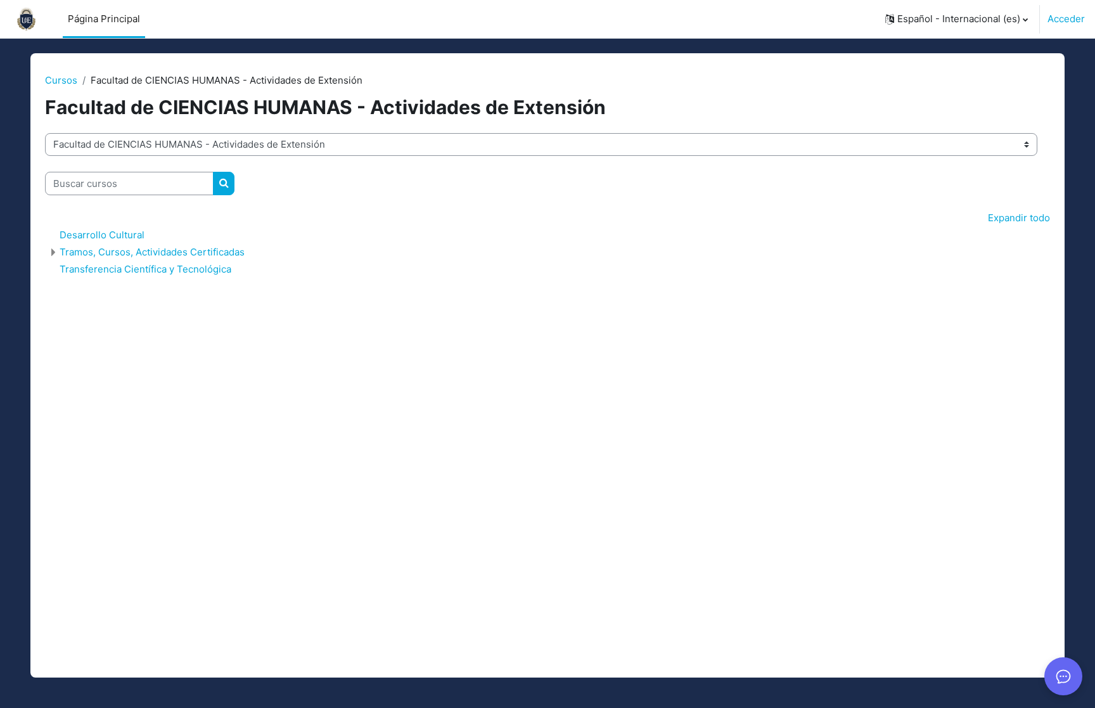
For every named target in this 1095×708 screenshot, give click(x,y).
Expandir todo (1019, 218)
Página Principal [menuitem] (104, 19)
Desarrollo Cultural (102, 235)
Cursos (61, 80)
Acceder (1066, 19)
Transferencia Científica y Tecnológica (145, 269)
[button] (956, 19)
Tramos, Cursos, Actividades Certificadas (152, 252)
